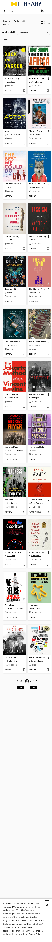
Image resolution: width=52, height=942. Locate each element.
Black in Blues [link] (35, 131)
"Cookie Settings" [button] (34, 924)
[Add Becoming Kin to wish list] (23, 301)
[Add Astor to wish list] (23, 143)
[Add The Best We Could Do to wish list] (23, 196)
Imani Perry (35, 135)
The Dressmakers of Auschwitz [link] (14, 342)
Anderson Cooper (13, 135)
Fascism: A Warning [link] (38, 236)
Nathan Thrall (36, 556)
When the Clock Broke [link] (14, 552)
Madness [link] (9, 500)
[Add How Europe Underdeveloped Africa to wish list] (48, 91)
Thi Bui (9, 187)
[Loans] (42, 11)
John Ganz (11, 556)
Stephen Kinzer (12, 661)
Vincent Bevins (12, 398)
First (20, 687)
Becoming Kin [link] (11, 289)
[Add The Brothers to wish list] (23, 670)
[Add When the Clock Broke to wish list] (23, 565)
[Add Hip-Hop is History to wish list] (48, 459)
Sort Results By (9, 32)
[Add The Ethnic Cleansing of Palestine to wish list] (48, 407)
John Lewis (35, 345)
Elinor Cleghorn (37, 503)
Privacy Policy (34, 907)
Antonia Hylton (12, 503)
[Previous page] (17, 681)
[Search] (4, 11)
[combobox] (20, 11)
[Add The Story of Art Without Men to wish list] (48, 301)
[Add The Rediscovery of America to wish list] (23, 249)
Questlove (35, 450)
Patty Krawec (12, 292)
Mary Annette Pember (15, 450)
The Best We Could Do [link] (14, 184)
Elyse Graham (12, 82)
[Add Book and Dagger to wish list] (23, 91)
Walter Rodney (36, 82)
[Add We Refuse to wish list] (23, 617)
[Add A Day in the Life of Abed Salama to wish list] (48, 565)
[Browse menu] (47, 11)
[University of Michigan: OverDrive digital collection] (26, 3)
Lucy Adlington (12, 345)
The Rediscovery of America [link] (14, 236)
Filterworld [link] (34, 605)
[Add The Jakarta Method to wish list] (23, 407)
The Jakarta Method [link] (14, 394)
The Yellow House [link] (37, 658)
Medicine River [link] (11, 447)
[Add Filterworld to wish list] (48, 617)
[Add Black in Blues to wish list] (48, 143)
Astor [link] (7, 131)
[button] (43, 23)
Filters (6, 40)
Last (33, 687)
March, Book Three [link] (37, 342)
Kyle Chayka (35, 608)
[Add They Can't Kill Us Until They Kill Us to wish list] (48, 196)
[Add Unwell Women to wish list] (48, 512)
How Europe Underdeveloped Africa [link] (38, 78)
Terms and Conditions (13, 907)
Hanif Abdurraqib (37, 187)
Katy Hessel (35, 292)
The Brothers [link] (10, 658)
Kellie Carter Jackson (15, 608)
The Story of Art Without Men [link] (38, 289)
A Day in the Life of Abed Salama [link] (38, 552)
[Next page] (36, 681)
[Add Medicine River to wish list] (23, 459)
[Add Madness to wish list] (23, 512)
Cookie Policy (35, 934)
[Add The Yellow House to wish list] (48, 670)
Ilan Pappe (35, 398)
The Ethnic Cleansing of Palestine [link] (38, 394)
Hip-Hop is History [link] (37, 447)
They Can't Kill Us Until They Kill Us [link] (38, 184)
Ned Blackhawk (13, 240)
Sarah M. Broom (37, 661)
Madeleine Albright (38, 240)
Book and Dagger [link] (13, 78)
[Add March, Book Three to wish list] (48, 354)
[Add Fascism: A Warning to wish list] (48, 249)
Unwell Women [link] (36, 500)
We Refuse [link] (9, 605)
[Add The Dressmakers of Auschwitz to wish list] (23, 354)
